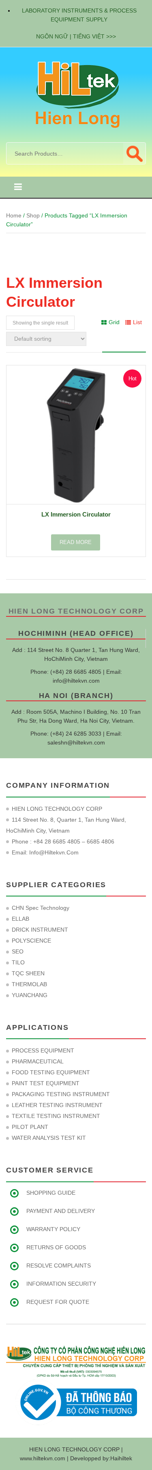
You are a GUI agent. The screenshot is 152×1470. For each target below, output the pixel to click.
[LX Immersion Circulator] (76, 434)
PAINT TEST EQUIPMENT (45, 1083)
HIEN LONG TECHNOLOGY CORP (76, 611)
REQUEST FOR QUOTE (57, 1302)
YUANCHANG (29, 995)
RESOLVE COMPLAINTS (58, 1265)
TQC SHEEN (28, 973)
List (137, 322)
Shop (33, 215)
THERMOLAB (29, 984)
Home (13, 215)
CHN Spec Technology (40, 908)
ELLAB (20, 918)
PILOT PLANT (30, 1127)
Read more (76, 542)
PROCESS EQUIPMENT (43, 1050)
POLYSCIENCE (31, 940)
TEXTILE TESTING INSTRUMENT (56, 1116)
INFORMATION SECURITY (61, 1283)
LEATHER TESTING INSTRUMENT (57, 1105)
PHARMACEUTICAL (38, 1061)
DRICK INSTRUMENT (40, 929)
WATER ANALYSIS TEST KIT (49, 1138)
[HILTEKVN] (76, 94)
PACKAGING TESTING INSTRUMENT (61, 1094)
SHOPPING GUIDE (50, 1192)
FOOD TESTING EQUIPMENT (51, 1072)
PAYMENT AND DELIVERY (60, 1211)
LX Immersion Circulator (76, 514)
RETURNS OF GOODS (56, 1247)
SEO (18, 951)
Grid (114, 322)
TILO (18, 962)
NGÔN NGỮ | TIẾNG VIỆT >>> (76, 36)
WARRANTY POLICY (53, 1229)
